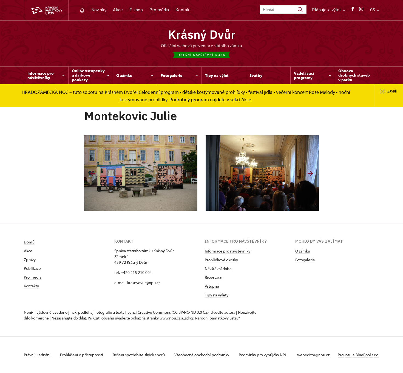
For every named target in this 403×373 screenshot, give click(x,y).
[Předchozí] (92, 173)
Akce (118, 9)
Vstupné (212, 286)
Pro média (159, 9)
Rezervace (213, 277)
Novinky (98, 9)
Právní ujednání (37, 354)
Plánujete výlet (327, 9)
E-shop (136, 9)
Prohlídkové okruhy (221, 259)
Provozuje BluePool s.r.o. (358, 354)
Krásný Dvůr (201, 34)
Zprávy (30, 259)
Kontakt (183, 9)
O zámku (302, 251)
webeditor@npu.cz (313, 354)
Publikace (32, 268)
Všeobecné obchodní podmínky (202, 354)
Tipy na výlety (216, 295)
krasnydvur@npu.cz (143, 282)
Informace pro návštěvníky (227, 251)
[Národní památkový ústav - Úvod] (47, 10)
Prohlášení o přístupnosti (82, 354)
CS (373, 9)
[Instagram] (361, 10)
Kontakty (31, 285)
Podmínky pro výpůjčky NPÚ (263, 354)
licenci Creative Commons (148, 312)
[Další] (310, 173)
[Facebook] (353, 10)
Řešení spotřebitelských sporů (139, 354)
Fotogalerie (305, 259)
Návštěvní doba (218, 268)
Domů (29, 242)
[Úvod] (82, 9)
